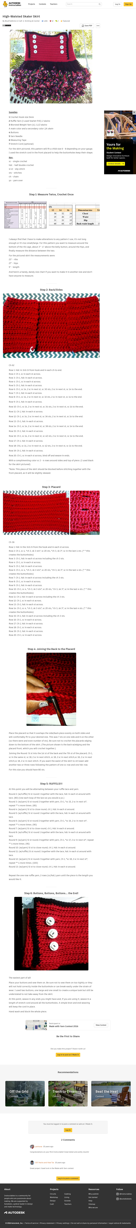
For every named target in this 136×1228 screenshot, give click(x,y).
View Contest (101, 1025)
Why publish (94, 1194)
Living (66, 1197)
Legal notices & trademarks (120, 1223)
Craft (20, 21)
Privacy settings (62, 1223)
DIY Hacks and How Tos (44, 1163)
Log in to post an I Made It (68, 1055)
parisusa (38, 1147)
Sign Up (128, 4)
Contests (42, 4)
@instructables (125, 1194)
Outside (67, 1201)
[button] (98, 26)
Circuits (53, 1194)
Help (90, 1201)
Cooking (67, 1194)
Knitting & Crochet (32, 21)
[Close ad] (134, 113)
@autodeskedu (125, 1199)
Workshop (54, 1197)
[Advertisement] (120, 142)
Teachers (53, 4)
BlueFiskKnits (10, 21)
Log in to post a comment (68, 1178)
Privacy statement (47, 1223)
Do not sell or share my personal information (89, 1223)
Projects (31, 4)
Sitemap (92, 1204)
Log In (117, 4)
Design (53, 1201)
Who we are (93, 1207)
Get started (93, 1197)
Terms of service (31, 1223)
